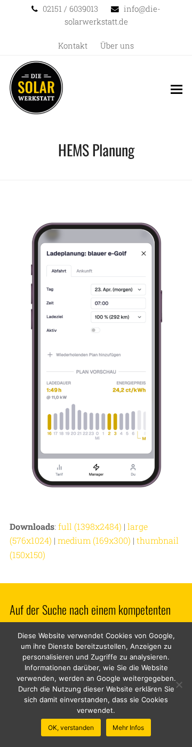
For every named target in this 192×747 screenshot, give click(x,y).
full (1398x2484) (90, 526)
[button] (176, 89)
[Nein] (178, 684)
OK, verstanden (71, 728)
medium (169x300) (94, 540)
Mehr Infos (128, 728)
